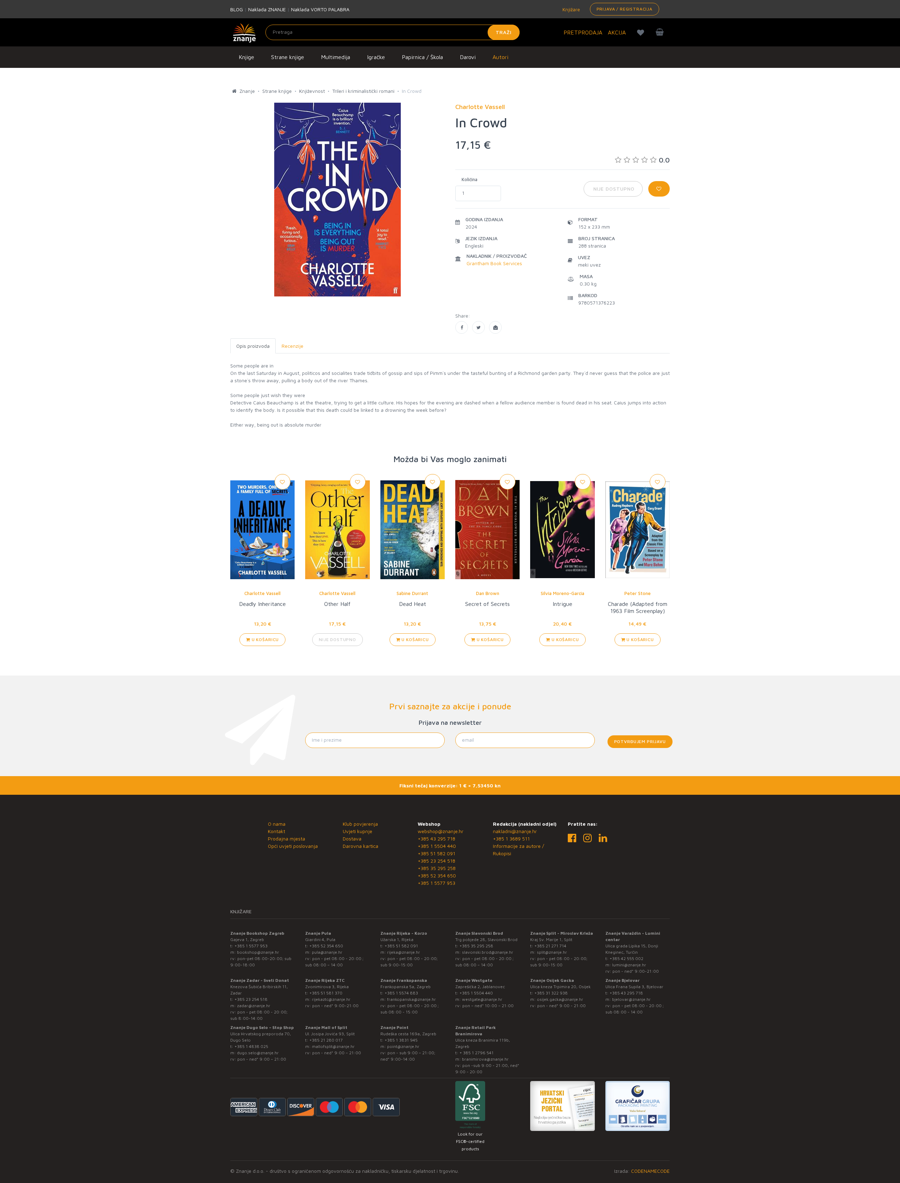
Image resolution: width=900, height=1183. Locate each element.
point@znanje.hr (403, 1046)
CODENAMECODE (650, 1171)
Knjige (246, 57)
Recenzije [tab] (292, 346)
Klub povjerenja (360, 824)
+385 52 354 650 (437, 875)
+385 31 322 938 (551, 993)
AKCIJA (617, 32)
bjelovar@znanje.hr (631, 999)
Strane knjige (287, 57)
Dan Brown (487, 593)
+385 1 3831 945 (401, 1040)
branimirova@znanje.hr (485, 1059)
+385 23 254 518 (436, 861)
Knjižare (570, 9)
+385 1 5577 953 (436, 883)
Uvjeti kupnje (357, 831)
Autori (500, 57)
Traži (504, 32)
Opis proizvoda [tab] (253, 346)
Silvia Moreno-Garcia (562, 593)
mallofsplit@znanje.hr (333, 1046)
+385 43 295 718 (436, 839)
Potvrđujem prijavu (640, 741)
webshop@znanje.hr (440, 831)
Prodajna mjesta (286, 839)
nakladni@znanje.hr (515, 831)
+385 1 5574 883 (401, 993)
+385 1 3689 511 (511, 839)
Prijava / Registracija (624, 9)
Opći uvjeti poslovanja (293, 846)
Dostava (352, 839)
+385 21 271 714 (550, 945)
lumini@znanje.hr (629, 964)
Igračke (376, 57)
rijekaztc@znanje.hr (331, 999)
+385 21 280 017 (326, 1040)
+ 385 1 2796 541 (476, 1052)
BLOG (236, 9)
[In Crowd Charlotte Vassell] (461, 327)
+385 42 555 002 (626, 958)
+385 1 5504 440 (437, 846)
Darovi (468, 57)
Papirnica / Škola (422, 57)
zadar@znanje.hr (253, 1005)
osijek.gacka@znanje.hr (560, 999)
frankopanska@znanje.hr (411, 999)
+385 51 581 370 (325, 993)
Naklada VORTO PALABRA (320, 9)
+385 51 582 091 (436, 853)
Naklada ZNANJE (267, 9)
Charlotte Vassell (262, 593)
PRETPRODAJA (583, 32)
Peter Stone (637, 593)
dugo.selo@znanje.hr (258, 1052)
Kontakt (276, 831)
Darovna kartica (360, 846)
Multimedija (335, 57)
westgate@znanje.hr (482, 999)
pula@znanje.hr (327, 952)
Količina (469, 179)
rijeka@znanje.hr (403, 952)
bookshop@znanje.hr (258, 952)
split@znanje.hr (552, 952)
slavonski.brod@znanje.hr (487, 952)
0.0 (664, 160)
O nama (276, 824)
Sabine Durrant (412, 593)
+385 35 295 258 (437, 868)
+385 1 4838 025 (251, 1046)
